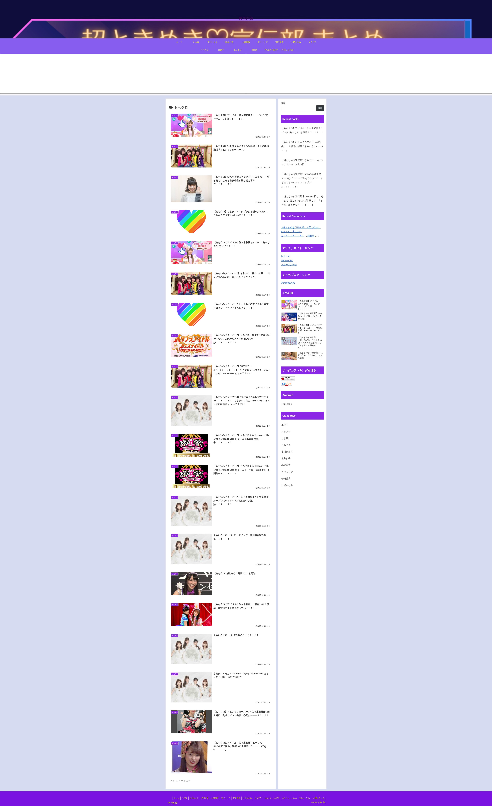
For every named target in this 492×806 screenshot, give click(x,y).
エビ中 (284, 425)
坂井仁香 (286, 458)
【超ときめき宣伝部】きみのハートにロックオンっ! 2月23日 (302, 162)
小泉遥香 (286, 465)
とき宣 (284, 438)
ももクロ (286, 445)
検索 (283, 103)
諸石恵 (311, 235)
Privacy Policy (305, 798)
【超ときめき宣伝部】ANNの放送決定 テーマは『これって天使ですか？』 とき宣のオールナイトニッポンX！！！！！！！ (302, 180)
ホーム (176, 798)
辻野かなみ (287, 485)
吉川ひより (287, 451)
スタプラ (286, 431)
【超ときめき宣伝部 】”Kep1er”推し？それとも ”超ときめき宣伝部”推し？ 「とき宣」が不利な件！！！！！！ (302, 200)
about (294, 798)
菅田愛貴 (286, 478)
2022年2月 (286, 404)
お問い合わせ (318, 798)
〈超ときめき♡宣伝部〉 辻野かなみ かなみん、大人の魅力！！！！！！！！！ (301, 231)
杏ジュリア (287, 472)
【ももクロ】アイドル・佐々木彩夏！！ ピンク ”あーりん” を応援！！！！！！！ (302, 130)
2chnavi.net (287, 260)
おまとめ (285, 256)
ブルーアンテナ (289, 264)
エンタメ (285, 798)
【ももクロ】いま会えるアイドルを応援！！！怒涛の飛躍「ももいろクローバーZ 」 (302, 146)
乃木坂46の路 (288, 283)
